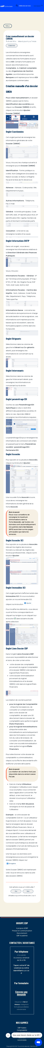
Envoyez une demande (21, 993)
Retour (8, 26)
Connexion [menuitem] (37, 6)
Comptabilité (22, 1030)
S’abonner (11, 46)
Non (28, 891)
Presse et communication (22, 931)
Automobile (22, 1040)
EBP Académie (22, 935)
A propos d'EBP (22, 928)
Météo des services (25, 6)
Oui (16, 891)
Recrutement (22, 933)
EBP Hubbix (22, 1028)
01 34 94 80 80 (21, 955)
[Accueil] (7, 4)
